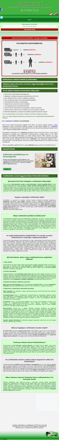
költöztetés (54, 126)
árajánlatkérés (21, 425)
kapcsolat (44, 425)
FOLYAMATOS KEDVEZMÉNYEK (29, 43)
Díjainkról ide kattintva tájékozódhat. (13, 209)
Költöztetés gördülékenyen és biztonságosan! (15, 156)
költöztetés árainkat (22, 84)
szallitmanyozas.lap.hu (31, 427)
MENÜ (29, 19)
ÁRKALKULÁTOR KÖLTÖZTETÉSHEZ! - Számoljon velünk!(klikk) (29, 38)
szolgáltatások (29, 425)
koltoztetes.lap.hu (20, 427)
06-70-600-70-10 (26, 426)
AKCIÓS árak (37, 425)
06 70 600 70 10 (29, 10)
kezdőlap (14, 425)
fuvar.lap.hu (40, 427)
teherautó (53, 384)
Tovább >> (7, 169)
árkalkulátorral (9, 121)
